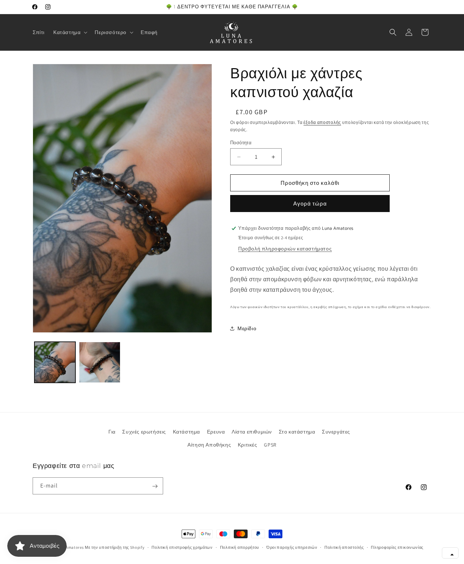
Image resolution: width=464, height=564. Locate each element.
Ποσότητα (241, 143)
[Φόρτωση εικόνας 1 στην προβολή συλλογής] (54, 362)
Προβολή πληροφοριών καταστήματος (285, 248)
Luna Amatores (69, 547)
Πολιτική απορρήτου (240, 547)
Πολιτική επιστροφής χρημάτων (182, 547)
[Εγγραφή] (155, 486)
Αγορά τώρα (310, 203)
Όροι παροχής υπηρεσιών (291, 547)
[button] (69, 32)
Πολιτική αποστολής (344, 547)
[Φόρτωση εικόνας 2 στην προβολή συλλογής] (99, 362)
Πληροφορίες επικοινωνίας (397, 547)
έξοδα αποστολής (322, 122)
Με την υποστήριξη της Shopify (114, 547)
